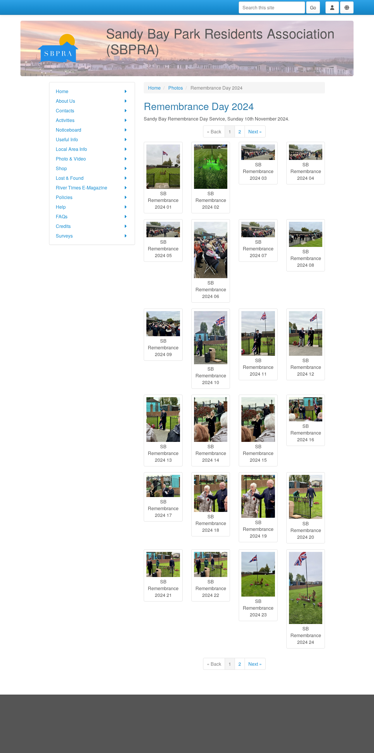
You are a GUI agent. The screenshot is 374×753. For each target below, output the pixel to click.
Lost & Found (70, 178)
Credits (63, 226)
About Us (65, 100)
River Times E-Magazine (81, 187)
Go (313, 7)
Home (62, 91)
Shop (61, 168)
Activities (65, 120)
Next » (255, 131)
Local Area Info (71, 149)
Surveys (64, 235)
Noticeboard (68, 129)
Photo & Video (71, 158)
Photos (175, 87)
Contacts (65, 110)
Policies (64, 197)
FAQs (61, 216)
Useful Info (67, 139)
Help (61, 206)
